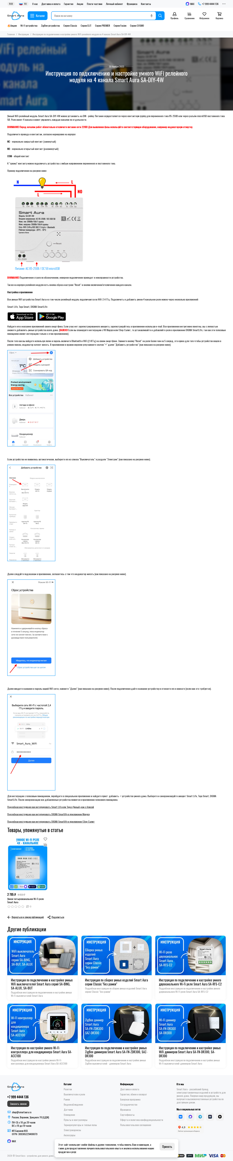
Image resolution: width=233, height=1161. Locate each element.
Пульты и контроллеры (75, 1119)
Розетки (68, 1089)
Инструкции (23, 34)
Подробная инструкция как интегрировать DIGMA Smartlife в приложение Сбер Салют (51, 821)
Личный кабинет (114, 4)
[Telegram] (200, 1117)
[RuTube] (210, 1117)
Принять (167, 1146)
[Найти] (160, 15)
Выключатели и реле (74, 1094)
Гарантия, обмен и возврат (133, 1094)
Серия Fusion (120, 25)
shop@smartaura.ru (21, 1112)
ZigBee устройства (50, 25)
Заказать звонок (18, 1104)
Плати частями (94, 4)
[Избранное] (45, 839)
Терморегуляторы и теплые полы (80, 1125)
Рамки (67, 1099)
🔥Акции (12, 25)
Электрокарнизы (72, 1130)
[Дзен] (220, 1117)
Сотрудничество (128, 1104)
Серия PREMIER (102, 25)
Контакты (146, 4)
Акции (80, 4)
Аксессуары (69, 1135)
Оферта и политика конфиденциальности (141, 1119)
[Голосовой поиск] (151, 15)
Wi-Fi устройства (28, 25)
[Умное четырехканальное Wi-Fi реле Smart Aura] (27, 863)
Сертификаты (127, 1114)
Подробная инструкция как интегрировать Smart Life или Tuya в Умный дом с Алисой (50, 807)
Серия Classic (70, 25)
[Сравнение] (45, 844)
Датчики (68, 1109)
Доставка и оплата (50, 4)
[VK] (181, 1117)
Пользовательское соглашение (135, 1125)
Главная (11, 34)
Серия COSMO (137, 25)
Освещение (69, 1114)
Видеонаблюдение (73, 1104)
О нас (35, 4)
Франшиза (132, 4)
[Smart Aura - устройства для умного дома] (15, 15)
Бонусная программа (130, 1099)
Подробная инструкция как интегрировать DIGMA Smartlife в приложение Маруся (48, 814)
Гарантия (68, 4)
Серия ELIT (86, 25)
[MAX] (190, 1117)
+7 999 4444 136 (210, 3)
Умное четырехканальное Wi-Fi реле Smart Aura (25, 900)
